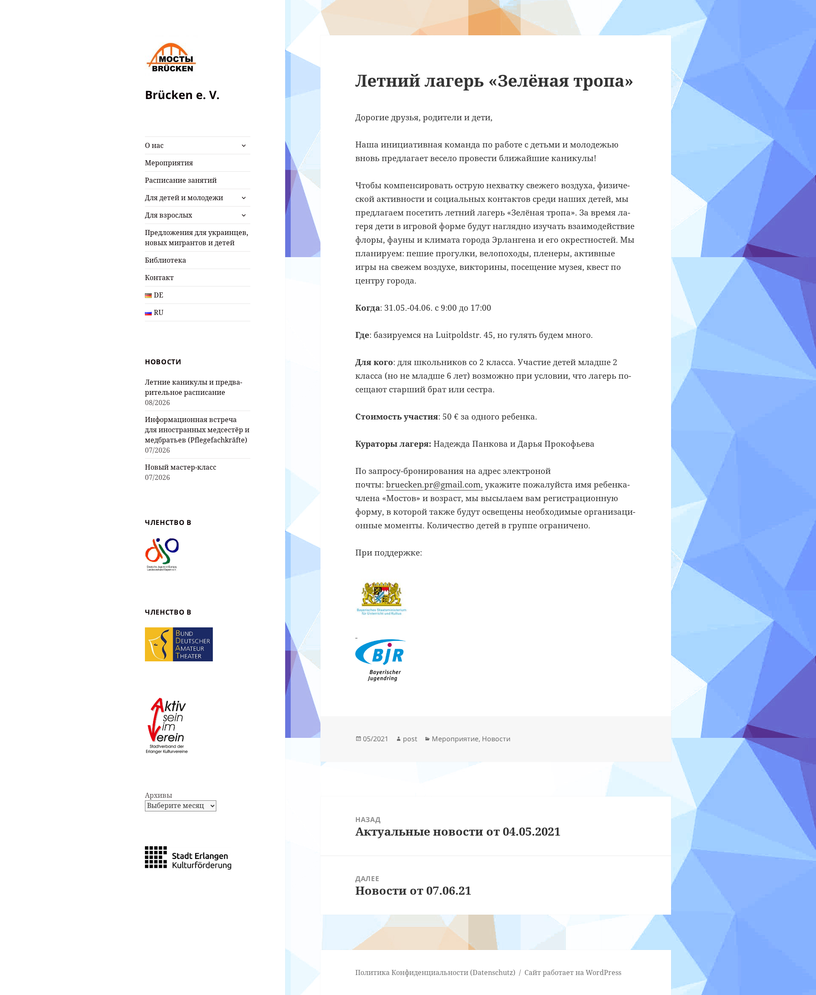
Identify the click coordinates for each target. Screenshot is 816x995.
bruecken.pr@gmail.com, (434, 484)
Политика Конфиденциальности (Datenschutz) (435, 972)
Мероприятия (169, 162)
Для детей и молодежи (184, 197)
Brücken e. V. (182, 94)
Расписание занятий (181, 180)
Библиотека (165, 260)
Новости (496, 738)
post (410, 738)
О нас (154, 145)
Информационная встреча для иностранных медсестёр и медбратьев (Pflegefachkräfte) (197, 430)
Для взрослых (168, 215)
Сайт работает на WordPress (572, 972)
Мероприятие (455, 738)
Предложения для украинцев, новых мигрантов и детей (196, 237)
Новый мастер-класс (180, 467)
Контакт (159, 277)
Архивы (158, 795)
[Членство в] (162, 554)
